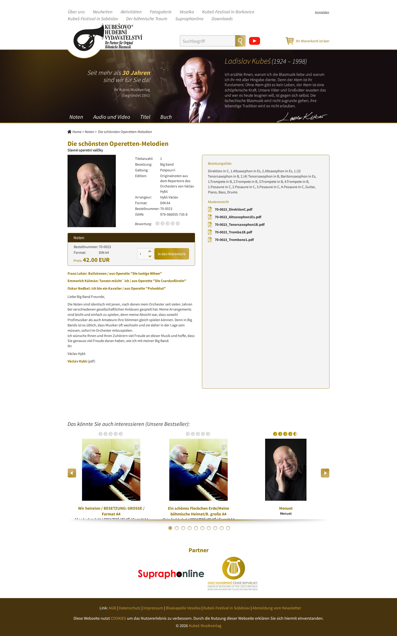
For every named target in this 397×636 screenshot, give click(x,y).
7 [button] (208, 528)
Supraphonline (189, 18)
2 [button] (176, 528)
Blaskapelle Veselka (183, 608)
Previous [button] (72, 473)
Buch (166, 116)
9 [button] (221, 528)
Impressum (153, 608)
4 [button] (189, 528)
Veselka (187, 11)
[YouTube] (254, 40)
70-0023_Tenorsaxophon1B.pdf (239, 224)
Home (77, 131)
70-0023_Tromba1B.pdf (233, 232)
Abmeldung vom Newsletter (276, 608)
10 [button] (228, 528)
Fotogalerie (161, 11)
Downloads (222, 18)
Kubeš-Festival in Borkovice (228, 11)
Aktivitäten (131, 11)
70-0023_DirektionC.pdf (233, 209)
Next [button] (324, 473)
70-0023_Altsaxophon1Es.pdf (238, 217)
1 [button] (170, 528)
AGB (112, 608)
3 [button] (183, 528)
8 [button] (215, 528)
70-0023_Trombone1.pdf (234, 239)
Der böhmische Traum (146, 18)
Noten (76, 116)
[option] (111, 473)
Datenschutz (130, 608)
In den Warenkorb (172, 254)
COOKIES (118, 618)
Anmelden (322, 12)
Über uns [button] (76, 11)
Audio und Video (111, 116)
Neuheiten (103, 11)
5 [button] (196, 528)
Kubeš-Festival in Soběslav (93, 18)
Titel (145, 116)
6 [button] (202, 528)
